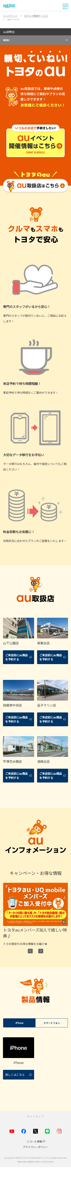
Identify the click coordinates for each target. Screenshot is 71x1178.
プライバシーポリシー (35, 1147)
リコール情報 (34, 1141)
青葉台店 (43, 643)
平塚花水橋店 (12, 761)
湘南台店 (43, 761)
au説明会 (9, 32)
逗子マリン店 (46, 705)
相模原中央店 (12, 705)
